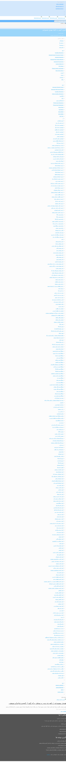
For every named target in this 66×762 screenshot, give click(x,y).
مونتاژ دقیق (61, 662)
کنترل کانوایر (61, 547)
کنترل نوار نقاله (60, 608)
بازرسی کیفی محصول (59, 203)
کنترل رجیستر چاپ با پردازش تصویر (56, 523)
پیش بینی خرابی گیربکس (58, 295)
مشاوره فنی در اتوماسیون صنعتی (57, 650)
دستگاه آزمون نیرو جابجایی (58, 366)
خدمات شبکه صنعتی (59, 348)
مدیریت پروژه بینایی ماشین (58, 630)
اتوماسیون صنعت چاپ (59, 134)
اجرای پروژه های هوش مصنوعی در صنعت (55, 147)
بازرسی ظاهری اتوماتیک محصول (57, 192)
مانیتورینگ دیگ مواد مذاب (58, 619)
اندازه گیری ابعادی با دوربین (58, 158)
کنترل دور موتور (60, 514)
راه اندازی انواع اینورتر (59, 404)
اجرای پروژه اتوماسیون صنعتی (57, 145)
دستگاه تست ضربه (59, 382)
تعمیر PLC (61, 324)
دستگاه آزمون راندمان (59, 355)
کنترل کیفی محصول (59, 563)
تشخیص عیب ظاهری (59, 308)
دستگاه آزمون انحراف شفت (58, 351)
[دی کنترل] (50, 18)
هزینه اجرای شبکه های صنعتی (57, 673)
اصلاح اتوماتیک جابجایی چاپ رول (57, 154)
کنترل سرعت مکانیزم (59, 530)
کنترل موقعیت (60, 603)
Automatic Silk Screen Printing (57, 89)
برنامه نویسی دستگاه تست (58, 225)
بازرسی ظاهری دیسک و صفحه (57, 196)
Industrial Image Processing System (56, 55)
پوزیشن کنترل (60, 288)
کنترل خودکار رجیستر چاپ (58, 498)
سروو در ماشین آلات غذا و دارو (57, 424)
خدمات (62, 75)
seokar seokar (60, 692)
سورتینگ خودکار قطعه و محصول (57, 442)
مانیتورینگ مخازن (60, 626)
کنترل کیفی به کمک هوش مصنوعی (56, 35)
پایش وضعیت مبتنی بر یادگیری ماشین (56, 266)
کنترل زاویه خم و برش (59, 525)
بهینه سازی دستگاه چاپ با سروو (57, 234)
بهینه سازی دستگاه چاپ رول (58, 237)
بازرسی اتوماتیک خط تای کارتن (57, 169)
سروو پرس (61, 422)
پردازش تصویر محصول (59, 284)
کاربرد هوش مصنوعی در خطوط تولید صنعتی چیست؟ (56, 749)
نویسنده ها (61, 45)
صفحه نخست (60, 33)
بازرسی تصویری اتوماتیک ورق (57, 178)
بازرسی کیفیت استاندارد (58, 210)
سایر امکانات (63, 23)
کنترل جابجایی (60, 489)
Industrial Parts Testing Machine (56, 59)
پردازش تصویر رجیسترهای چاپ (57, 275)
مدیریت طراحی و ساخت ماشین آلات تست (55, 639)
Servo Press (60, 107)
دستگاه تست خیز (60, 378)
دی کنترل (48, 754)
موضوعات (61, 40)
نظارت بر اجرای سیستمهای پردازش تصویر (55, 668)
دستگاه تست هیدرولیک (59, 393)
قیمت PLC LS (60, 463)
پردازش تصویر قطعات (59, 281)
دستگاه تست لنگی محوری (58, 389)
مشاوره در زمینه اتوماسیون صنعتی (56, 644)
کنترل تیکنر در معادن (59, 487)
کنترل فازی (61, 543)
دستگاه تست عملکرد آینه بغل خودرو (56, 384)
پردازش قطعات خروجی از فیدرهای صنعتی (55, 286)
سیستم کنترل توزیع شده (58, 447)
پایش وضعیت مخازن (59, 268)
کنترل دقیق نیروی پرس (59, 512)
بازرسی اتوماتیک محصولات (58, 176)
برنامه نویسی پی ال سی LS (58, 223)
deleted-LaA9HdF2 (59, 685)
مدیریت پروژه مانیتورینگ (58, 635)
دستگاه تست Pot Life (59, 369)
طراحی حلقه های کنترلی (58, 456)
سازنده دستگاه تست (59, 420)
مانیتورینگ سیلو (60, 624)
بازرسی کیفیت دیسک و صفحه (57, 212)
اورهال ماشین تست (59, 161)
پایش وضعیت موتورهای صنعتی (57, 272)
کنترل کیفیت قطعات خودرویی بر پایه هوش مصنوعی (53, 581)
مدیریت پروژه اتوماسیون (58, 628)
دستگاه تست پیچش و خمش (58, 375)
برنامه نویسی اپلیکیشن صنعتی (57, 221)
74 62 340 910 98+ (59, 6)
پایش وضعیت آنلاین (59, 248)
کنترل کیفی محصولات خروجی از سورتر (55, 565)
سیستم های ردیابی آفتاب (58, 449)
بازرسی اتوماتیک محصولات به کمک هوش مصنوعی (56, 747)
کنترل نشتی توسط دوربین (58, 606)
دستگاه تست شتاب (59, 380)
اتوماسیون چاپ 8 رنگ (59, 127)
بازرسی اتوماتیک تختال (59, 165)
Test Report (61, 109)
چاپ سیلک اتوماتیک (59, 342)
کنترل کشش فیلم (60, 554)
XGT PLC (61, 116)
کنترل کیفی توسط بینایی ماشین (57, 561)
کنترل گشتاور (60, 590)
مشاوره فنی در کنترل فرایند (58, 653)
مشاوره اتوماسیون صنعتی (58, 641)
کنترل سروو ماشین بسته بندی (57, 534)
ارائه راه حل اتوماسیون (59, 149)
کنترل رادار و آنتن (60, 516)
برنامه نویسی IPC (60, 214)
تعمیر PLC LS (60, 326)
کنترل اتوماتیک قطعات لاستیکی (57, 480)
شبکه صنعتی (61, 451)
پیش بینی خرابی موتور (59, 297)
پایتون (62, 239)
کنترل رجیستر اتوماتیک (59, 518)
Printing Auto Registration (58, 105)
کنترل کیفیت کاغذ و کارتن (58, 586)
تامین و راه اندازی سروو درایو (57, 299)
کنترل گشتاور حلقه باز (59, 592)
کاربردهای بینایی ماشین (61, 740)
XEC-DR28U (60, 114)
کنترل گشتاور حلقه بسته (58, 594)
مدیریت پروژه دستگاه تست (58, 632)
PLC (62, 98)
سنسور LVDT (60, 431)
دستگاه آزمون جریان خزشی (58, 353)
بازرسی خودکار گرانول (59, 187)
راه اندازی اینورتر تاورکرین (58, 407)
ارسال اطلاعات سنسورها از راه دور (56, 152)
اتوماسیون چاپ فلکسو (59, 129)
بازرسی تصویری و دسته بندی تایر (57, 185)
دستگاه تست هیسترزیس (58, 395)
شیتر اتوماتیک (60, 454)
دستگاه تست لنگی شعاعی (58, 386)
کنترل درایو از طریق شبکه (58, 501)
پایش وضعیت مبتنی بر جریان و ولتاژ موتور (55, 263)
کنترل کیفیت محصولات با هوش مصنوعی (55, 588)
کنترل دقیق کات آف (59, 505)
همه (62, 50)
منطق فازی (61, 659)
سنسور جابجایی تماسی (59, 433)
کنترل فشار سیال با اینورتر (58, 545)
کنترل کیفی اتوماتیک (59, 556)
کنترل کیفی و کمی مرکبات (58, 568)
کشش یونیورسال (60, 467)
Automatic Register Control (57, 87)
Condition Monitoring (59, 52)
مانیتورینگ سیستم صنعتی (58, 621)
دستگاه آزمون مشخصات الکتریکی (57, 364)
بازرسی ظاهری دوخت (59, 194)
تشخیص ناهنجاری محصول (58, 322)
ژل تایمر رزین (60, 411)
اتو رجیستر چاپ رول (59, 123)
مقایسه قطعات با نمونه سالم (58, 657)
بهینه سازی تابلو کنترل (59, 232)
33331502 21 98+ (59, 4)
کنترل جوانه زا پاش (59, 492)
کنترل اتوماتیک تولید (59, 471)
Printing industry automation (57, 68)
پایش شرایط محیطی (59, 241)
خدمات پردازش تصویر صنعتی (57, 346)
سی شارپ (61, 445)
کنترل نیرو (61, 610)
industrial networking (59, 57)
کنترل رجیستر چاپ (59, 521)
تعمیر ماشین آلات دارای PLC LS (57, 331)
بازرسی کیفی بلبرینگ (59, 201)
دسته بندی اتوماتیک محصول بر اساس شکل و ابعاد (53, 400)
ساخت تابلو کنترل (60, 413)
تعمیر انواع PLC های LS (58, 328)
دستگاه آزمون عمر (59, 357)
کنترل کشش (61, 550)
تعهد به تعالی (61, 333)
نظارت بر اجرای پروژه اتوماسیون (57, 666)
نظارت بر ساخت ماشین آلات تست (56, 671)
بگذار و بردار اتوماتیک (59, 230)
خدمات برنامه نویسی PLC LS (57, 344)
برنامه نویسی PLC (59, 216)
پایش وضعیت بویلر (59, 250)
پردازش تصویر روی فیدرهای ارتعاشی (56, 277)
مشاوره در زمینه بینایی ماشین (57, 646)
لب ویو (62, 617)
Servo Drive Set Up (59, 70)
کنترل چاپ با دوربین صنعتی (58, 496)
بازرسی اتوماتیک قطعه (59, 174)
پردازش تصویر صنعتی (59, 279)
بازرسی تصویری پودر (59, 181)
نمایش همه (61, 47)
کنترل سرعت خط (60, 527)
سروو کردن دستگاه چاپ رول (57, 427)
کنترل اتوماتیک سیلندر (59, 478)
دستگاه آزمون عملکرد (59, 360)
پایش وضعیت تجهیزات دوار (58, 252)
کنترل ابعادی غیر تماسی (58, 469)
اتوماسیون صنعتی (60, 136)
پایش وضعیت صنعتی (59, 254)
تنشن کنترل (61, 339)
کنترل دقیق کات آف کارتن (58, 507)
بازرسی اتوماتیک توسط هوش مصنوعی (56, 167)
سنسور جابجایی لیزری (59, 436)
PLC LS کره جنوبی (59, 100)
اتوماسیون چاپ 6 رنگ (59, 125)
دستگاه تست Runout (59, 371)
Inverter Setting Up (59, 63)
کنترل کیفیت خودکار (59, 574)
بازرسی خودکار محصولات (58, 190)
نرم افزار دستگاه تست (59, 664)
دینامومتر (61, 402)
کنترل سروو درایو (60, 532)
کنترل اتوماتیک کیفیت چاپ (58, 483)
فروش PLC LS (60, 458)
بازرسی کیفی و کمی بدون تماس (57, 208)
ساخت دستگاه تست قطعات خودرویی (56, 418)
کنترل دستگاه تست (59, 503)
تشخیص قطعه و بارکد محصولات (57, 315)
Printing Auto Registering (58, 102)
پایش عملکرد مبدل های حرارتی (57, 246)
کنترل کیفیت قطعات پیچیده (58, 579)
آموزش (62, 72)
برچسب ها (61, 42)
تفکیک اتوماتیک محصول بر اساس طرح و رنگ (54, 335)
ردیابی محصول (60, 409)
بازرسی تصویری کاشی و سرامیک (57, 183)
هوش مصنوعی (60, 675)
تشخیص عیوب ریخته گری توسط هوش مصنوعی (54, 313)
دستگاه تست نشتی (59, 391)
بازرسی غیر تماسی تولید (58, 199)
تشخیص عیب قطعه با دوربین (58, 310)
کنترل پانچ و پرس (60, 485)
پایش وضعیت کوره (59, 259)
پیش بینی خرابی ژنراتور (58, 293)
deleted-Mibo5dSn (59, 687)
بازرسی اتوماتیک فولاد (59, 172)
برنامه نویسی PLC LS (59, 219)
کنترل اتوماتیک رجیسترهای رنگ (57, 476)
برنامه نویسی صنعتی (59, 228)
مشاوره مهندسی (60, 655)
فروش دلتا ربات (60, 460)
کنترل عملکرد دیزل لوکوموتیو (57, 541)
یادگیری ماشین (60, 677)
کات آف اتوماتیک (60, 465)
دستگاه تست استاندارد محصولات (57, 373)
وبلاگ (62, 79)
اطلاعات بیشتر (63, 711)
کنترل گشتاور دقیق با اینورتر (58, 597)
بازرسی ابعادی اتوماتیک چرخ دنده (57, 163)
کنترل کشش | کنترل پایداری (58, 552)
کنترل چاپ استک (60, 494)
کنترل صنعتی (61, 536)
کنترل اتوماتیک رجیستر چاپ (58, 474)
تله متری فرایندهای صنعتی (58, 337)
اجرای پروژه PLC (60, 143)
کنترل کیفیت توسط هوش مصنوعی (56, 570)
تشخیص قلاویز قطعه (59, 317)
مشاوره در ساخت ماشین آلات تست (56, 648)
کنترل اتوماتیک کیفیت (62, 745)
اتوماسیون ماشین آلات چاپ (58, 138)
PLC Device (61, 66)
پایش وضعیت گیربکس (59, 261)
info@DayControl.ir (59, 8)
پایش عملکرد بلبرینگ (59, 243)
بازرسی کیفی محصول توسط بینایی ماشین (55, 205)
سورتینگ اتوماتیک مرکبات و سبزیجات (56, 438)
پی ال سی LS (60, 290)
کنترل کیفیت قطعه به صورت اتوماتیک (56, 583)
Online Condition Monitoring (57, 93)
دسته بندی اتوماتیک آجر (59, 398)
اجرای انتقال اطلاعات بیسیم (58, 140)
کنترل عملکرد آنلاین (59, 539)
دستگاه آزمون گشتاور (59, 362)
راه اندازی (61, 77)
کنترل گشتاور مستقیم (59, 599)
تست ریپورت (61, 306)
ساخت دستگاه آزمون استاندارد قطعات (56, 416)
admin (62, 689)
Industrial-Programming (58, 61)
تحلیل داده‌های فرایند (59, 304)
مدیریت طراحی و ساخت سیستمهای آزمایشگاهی (54, 637)
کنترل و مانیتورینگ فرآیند (58, 615)
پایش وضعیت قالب (59, 257)
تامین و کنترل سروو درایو (58, 301)
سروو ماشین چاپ (60, 429)
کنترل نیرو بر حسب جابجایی (58, 612)
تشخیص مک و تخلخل (59, 319)
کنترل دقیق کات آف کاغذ (58, 509)
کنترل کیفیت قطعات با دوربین (57, 577)
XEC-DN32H (60, 111)
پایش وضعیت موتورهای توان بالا (57, 270)
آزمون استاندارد (60, 120)
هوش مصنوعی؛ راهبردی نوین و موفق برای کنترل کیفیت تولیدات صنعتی (37, 703)
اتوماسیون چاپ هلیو (59, 131)
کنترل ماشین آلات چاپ (59, 601)
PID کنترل (61, 96)
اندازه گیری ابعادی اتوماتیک (58, 156)
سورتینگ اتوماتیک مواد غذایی (57, 440)
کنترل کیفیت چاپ (60, 572)
